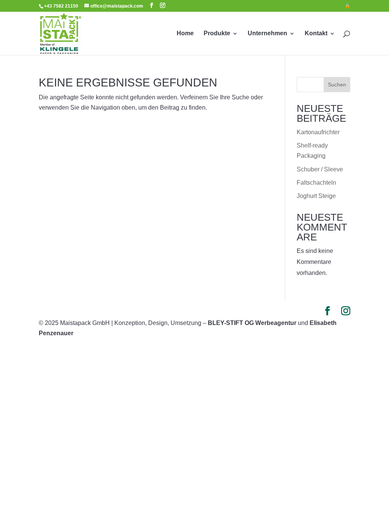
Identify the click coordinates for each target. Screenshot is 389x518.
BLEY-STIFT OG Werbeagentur (252, 323)
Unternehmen (267, 33)
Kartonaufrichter (318, 132)
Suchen (337, 85)
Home (185, 33)
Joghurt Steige (316, 196)
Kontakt (316, 33)
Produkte (217, 33)
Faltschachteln (316, 182)
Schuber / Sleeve (320, 169)
